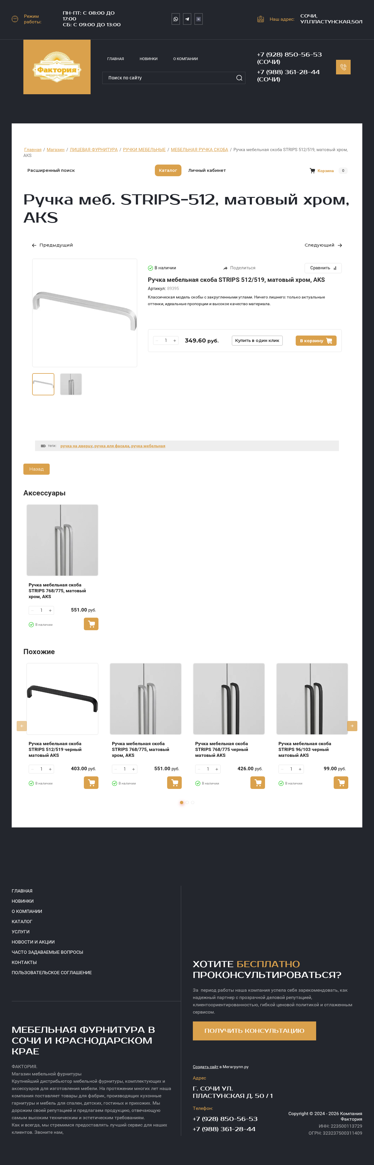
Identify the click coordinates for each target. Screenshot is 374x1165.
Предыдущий (56, 245)
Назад (36, 469)
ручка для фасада (111, 445)
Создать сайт (206, 1066)
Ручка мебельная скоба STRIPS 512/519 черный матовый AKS (55, 749)
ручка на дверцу (76, 445)
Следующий (320, 245)
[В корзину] (91, 624)
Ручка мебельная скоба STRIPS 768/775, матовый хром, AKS (57, 590)
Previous (22, 726)
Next (352, 726)
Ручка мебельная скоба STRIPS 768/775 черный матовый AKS (221, 749)
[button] (254, 1030)
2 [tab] (187, 802)
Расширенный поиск (51, 170)
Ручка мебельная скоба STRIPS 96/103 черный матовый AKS (304, 749)
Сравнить (320, 267)
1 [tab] (181, 802)
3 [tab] (192, 802)
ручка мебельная (148, 445)
